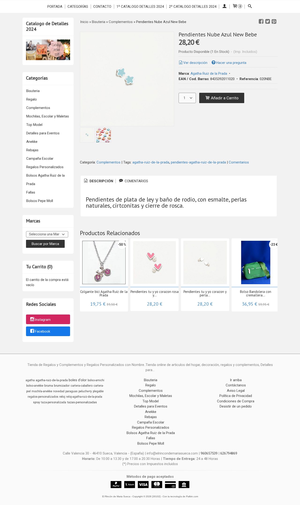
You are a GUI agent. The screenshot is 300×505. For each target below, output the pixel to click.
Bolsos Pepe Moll (39, 201)
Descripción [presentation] (101, 181)
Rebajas (32, 150)
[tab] (98, 181)
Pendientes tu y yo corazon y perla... (205, 293)
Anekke (32, 142)
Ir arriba (236, 380)
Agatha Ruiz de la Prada (209, 73)
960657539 (209, 453)
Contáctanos (236, 385)
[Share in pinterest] (274, 21)
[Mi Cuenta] (224, 6)
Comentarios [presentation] (136, 181)
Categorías (78, 6)
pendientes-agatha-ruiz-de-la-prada (198, 162)
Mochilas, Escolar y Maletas (47, 116)
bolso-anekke (34, 385)
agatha (30, 380)
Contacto (102, 6)
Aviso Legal (236, 390)
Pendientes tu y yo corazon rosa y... (155, 293)
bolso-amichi (96, 380)
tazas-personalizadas (82, 402)
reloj (62, 396)
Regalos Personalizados (45, 167)
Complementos (38, 108)
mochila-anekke (42, 391)
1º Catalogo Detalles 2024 (140, 6)
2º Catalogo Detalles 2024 (192, 6)
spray (36, 402)
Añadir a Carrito (224, 98)
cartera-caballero (82, 385)
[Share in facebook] (261, 21)
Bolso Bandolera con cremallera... (255, 293)
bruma (48, 385)
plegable (98, 391)
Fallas (30, 192)
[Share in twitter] (267, 21)
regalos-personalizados (43, 396)
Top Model (34, 125)
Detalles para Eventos (43, 133)
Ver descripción (195, 63)
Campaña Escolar (39, 158)
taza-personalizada (53, 402)
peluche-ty (85, 391)
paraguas (71, 391)
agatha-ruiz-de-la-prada (150, 162)
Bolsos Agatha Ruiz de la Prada (45, 179)
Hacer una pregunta (231, 63)
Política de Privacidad (235, 396)
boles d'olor (78, 380)
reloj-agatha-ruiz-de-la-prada (84, 396)
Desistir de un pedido (236, 406)
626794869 (228, 453)
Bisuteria (33, 91)
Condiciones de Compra (235, 401)
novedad (58, 391)
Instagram (43, 320)
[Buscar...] (250, 6)
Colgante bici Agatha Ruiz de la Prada (104, 293)
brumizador (62, 385)
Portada (54, 6)
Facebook (42, 332)
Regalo (31, 99)
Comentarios (239, 162)
